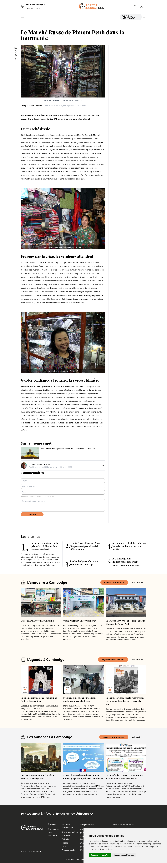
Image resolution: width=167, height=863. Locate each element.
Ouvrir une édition (70, 832)
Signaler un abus (69, 850)
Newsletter (52, 835)
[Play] (138, 17)
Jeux (82, 846)
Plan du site (70, 859)
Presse (65, 843)
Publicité (65, 839)
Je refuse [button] (105, 855)
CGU (64, 846)
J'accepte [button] (94, 855)
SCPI (82, 833)
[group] (138, 16)
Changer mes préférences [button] (123, 855)
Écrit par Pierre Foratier (31, 105)
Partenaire (66, 835)
